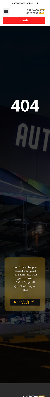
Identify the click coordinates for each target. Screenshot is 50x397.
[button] (6, 11)
